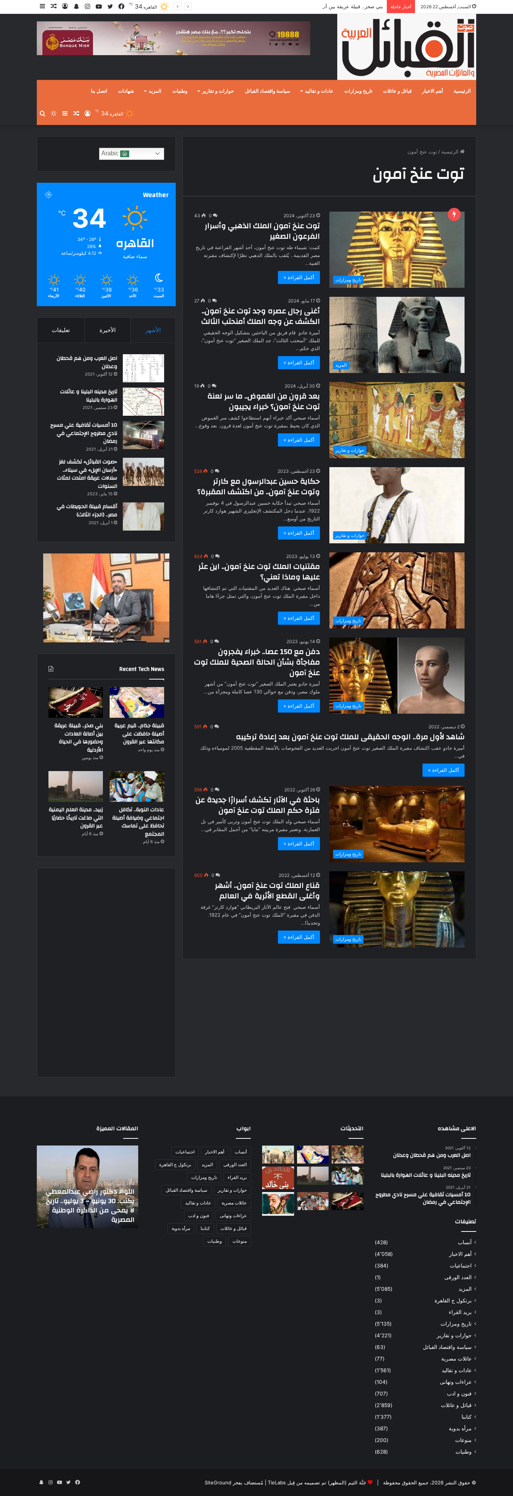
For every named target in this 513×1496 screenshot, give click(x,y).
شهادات (126, 91)
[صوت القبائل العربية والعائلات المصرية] (406, 48)
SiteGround (218, 1482)
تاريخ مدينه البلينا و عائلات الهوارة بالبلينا (88, 396)
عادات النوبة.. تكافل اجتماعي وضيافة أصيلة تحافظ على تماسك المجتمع (138, 822)
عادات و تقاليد (319, 91)
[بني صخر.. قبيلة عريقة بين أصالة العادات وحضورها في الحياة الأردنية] (75, 702)
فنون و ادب (459, 1394)
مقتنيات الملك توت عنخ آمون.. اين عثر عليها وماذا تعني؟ (259, 571)
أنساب (465, 1242)
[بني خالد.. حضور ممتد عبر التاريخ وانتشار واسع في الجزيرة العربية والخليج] (278, 1178)
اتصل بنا (99, 91)
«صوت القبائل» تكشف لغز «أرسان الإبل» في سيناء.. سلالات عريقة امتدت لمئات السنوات (87, 474)
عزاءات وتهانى (456, 1382)
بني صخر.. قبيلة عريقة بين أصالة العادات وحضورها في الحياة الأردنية (313, 6)
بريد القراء (460, 1312)
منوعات (463, 1440)
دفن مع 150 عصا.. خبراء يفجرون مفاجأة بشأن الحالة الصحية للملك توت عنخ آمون (257, 662)
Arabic (110, 153)
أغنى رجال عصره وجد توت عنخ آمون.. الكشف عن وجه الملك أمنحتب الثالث (260, 316)
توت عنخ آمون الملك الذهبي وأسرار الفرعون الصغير (262, 231)
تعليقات (61, 330)
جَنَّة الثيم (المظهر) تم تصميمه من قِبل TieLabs (317, 1482)
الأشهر (153, 330)
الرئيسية (462, 91)
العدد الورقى (458, 1277)
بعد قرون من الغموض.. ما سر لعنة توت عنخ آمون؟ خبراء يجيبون (263, 401)
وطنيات (179, 91)
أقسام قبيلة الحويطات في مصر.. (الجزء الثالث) (87, 511)
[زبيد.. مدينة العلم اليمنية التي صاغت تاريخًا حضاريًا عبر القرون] (75, 786)
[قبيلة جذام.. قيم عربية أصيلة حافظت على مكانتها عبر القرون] (137, 702)
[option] (87, 1187)
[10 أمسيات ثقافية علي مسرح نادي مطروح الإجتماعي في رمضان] (143, 435)
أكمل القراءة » (299, 277)
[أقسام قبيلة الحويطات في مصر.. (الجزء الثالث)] (143, 516)
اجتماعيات (461, 1266)
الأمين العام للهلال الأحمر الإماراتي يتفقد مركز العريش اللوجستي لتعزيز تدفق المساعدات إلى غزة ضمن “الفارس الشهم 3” (92, 1201)
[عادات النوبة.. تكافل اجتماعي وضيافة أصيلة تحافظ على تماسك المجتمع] (137, 786)
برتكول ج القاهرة (453, 1301)
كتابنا (467, 1417)
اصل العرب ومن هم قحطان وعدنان (87, 362)
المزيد (155, 91)
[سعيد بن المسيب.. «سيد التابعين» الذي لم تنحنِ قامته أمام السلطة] (278, 1204)
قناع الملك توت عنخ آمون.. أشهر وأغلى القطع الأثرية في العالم (267, 890)
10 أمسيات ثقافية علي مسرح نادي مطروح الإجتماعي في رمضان (83, 433)
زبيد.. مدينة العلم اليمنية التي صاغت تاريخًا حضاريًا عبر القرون (76, 818)
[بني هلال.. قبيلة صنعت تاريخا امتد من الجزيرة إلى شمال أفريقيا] (348, 1155)
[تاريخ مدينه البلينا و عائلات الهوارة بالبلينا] (143, 402)
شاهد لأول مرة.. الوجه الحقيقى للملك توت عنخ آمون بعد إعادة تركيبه (350, 737)
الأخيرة (108, 330)
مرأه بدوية (460, 1428)
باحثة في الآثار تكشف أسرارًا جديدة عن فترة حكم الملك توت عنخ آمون (258, 805)
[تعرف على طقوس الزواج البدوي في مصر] (313, 1201)
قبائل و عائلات (397, 91)
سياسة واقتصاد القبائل (267, 91)
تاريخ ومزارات (358, 91)
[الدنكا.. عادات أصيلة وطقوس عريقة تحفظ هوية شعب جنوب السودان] (278, 1155)
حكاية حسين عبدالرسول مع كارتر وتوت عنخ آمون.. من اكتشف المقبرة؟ (258, 486)
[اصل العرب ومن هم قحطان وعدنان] (143, 368)
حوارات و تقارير (218, 91)
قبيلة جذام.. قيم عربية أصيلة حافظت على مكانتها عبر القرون (139, 734)
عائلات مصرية (456, 1359)
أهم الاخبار (432, 91)
